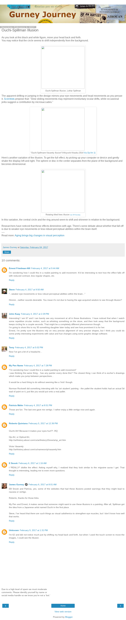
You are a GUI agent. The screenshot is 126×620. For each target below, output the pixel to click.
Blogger (69, 617)
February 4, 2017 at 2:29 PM (35, 314)
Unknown (14, 530)
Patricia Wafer (16, 405)
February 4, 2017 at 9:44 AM (45, 268)
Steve (12, 289)
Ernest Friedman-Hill (19, 268)
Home (63, 606)
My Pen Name (16, 365)
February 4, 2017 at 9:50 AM (30, 289)
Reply (11, 280)
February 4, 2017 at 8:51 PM (38, 405)
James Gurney (16, 484)
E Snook (13, 463)
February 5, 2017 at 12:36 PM (43, 423)
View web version (63, 611)
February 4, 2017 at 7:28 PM (38, 365)
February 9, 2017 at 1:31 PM (34, 530)
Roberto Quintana (18, 423)
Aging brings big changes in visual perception (39, 235)
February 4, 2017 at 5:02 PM (29, 347)
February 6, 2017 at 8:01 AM (43, 484)
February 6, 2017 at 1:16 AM (33, 463)
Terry (11, 347)
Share (6, 252)
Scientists (9, 99)
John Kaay (14, 314)
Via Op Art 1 (89, 153)
